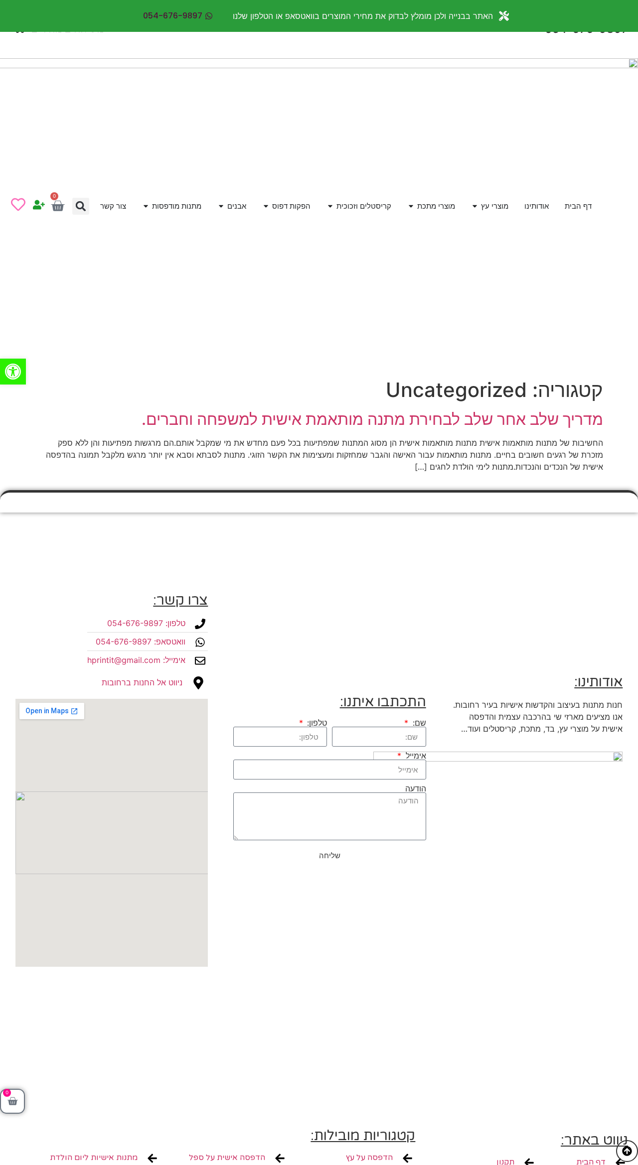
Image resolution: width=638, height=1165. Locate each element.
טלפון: (316, 723)
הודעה (415, 788)
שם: (418, 723)
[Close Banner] (9, 16)
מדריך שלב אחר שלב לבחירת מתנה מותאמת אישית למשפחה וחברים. (372, 419)
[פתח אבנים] (221, 206)
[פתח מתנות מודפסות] (146, 206)
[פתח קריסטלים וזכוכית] (330, 206)
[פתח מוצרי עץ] (474, 206)
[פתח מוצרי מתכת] (411, 206)
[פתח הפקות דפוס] (266, 206)
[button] (80, 206)
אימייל (414, 756)
